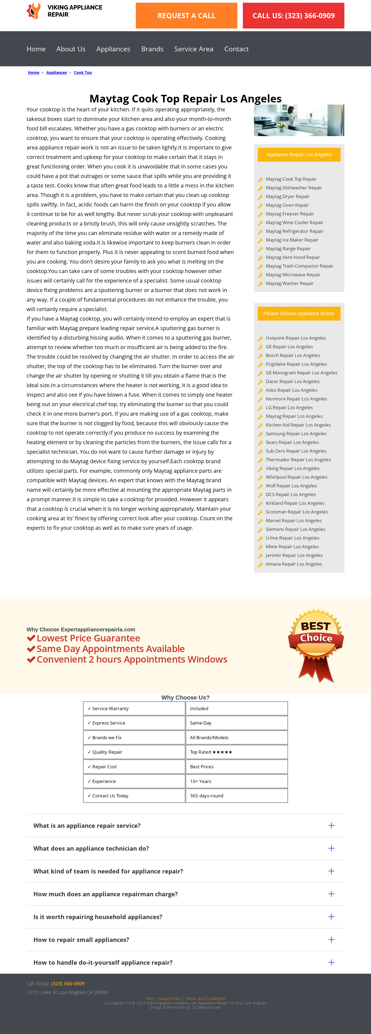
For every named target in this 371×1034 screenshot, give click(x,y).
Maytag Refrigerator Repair (294, 231)
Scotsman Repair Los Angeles (297, 512)
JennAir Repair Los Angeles (294, 555)
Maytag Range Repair (288, 248)
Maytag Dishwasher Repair (294, 187)
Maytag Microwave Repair (293, 274)
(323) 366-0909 (310, 15)
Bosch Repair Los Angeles (293, 355)
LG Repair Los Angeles (289, 407)
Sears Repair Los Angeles (292, 442)
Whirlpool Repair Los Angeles (297, 477)
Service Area (193, 48)
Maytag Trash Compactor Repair (300, 266)
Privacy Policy (169, 998)
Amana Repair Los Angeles (294, 564)
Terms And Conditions (205, 998)
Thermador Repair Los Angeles (298, 459)
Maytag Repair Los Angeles (294, 416)
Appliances (113, 48)
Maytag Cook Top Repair (291, 179)
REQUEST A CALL (187, 15)
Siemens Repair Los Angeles (295, 529)
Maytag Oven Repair (287, 205)
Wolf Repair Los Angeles (291, 485)
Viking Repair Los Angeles (293, 468)
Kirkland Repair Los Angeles (295, 503)
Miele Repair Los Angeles (292, 546)
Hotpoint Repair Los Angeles (296, 338)
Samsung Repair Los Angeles (296, 433)
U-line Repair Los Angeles (292, 538)
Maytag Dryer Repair (288, 196)
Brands (152, 48)
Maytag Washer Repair (290, 283)
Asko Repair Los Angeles (291, 390)
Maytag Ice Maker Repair (292, 240)
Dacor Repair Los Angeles (293, 381)
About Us (71, 48)
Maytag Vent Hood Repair (293, 257)
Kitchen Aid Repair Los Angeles (298, 425)
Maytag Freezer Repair (290, 214)
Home (36, 48)
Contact (236, 48)
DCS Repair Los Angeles (291, 494)
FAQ (149, 998)
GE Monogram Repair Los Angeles (301, 372)
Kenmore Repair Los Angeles (296, 399)
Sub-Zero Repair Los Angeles (296, 451)
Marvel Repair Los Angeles (294, 520)
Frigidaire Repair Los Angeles (296, 364)
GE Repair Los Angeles (289, 346)
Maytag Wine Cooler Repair (294, 222)
